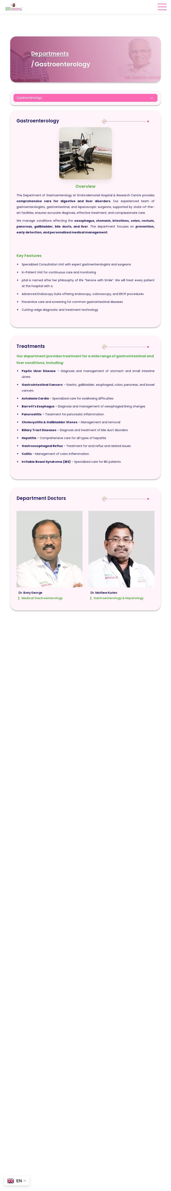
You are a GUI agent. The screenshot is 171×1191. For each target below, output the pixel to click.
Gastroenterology (29, 98)
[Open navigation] (162, 7)
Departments (50, 53)
